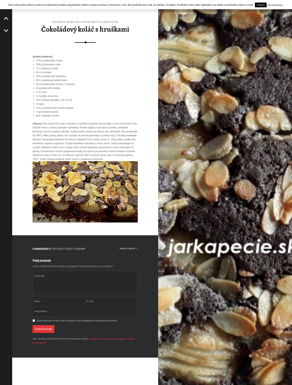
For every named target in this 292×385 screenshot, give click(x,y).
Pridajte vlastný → (129, 248)
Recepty (95, 22)
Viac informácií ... (275, 5)
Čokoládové (59, 22)
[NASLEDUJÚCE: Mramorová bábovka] (6, 18)
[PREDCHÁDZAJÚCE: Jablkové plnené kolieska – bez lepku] (6, 30)
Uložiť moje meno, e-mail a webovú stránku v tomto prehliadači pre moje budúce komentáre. (77, 321)
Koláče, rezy (74, 22)
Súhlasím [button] (261, 5)
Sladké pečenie (109, 22)
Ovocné (86, 22)
